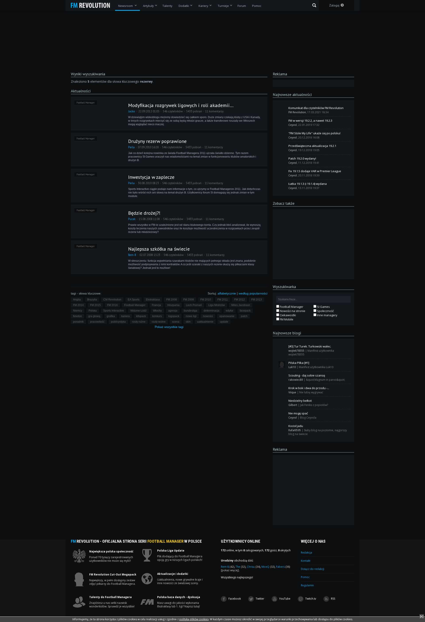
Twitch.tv (310, 599)
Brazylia (92, 299)
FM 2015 (95, 305)
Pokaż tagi (169, 327)
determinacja (211, 310)
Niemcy (77, 310)
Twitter (259, 599)
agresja (172, 310)
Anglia (77, 299)
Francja (156, 305)
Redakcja (306, 552)
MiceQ (268, 567)
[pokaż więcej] (230, 570)
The (240, 567)
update (224, 321)
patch (244, 316)
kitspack (141, 316)
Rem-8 (132, 255)
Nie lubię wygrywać (311, 392)
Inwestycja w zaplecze (151, 177)
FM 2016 (112, 305)
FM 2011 (222, 299)
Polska (93, 310)
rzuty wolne (159, 321)
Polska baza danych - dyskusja (178, 597)
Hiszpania (173, 305)
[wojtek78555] (281, 348)
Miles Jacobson (240, 305)
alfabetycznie (227, 293)
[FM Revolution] (92, 5)
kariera (125, 316)
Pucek (131, 219)
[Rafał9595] (281, 427)
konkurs (157, 316)
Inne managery (326, 315)
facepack (245, 310)
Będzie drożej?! (144, 213)
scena (175, 321)
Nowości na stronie (292, 311)
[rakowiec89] (281, 377)
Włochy (157, 310)
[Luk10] (281, 364)
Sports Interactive (113, 310)
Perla (131, 147)
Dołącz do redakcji (312, 569)
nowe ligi (191, 316)
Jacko (131, 111)
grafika (111, 316)
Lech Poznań (194, 305)
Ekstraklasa (153, 299)
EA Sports (133, 299)
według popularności (253, 293)
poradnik (78, 321)
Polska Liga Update (170, 550)
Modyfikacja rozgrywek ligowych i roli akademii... (181, 105)
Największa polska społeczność (111, 551)
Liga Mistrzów (216, 305)
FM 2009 (188, 299)
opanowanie (226, 316)
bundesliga (190, 310)
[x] (421, 616)
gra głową (94, 316)
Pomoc (305, 577)
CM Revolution (112, 299)
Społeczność (325, 311)
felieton (77, 316)
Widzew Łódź (138, 310)
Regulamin (307, 585)
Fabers (283, 567)
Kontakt (305, 561)
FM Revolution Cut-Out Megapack (112, 574)
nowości (208, 316)
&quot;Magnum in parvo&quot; (325, 380)
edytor (229, 310)
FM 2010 (205, 299)
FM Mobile (286, 319)
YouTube (284, 599)
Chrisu (253, 567)
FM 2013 (256, 299)
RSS (332, 599)
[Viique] (281, 389)
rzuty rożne (138, 321)
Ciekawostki (287, 315)
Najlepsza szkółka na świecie (159, 249)
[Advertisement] (313, 244)
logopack (173, 316)
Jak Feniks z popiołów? (314, 405)
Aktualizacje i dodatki (172, 574)
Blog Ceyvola (308, 417)
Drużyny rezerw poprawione (157, 141)
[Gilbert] (281, 402)
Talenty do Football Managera (110, 597)
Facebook (234, 599)
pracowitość (97, 321)
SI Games (323, 306)
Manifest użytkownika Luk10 (316, 367)
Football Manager (86, 102)
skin (188, 321)
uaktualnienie (205, 321)
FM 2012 (239, 299)
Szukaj (314, 5)
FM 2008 (171, 299)
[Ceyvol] (281, 122)
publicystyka (118, 321)
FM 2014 (78, 305)
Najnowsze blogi (287, 332)
